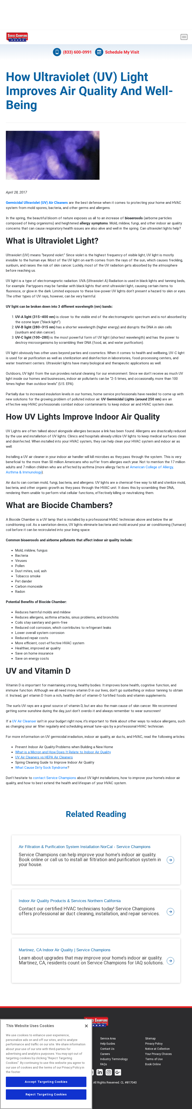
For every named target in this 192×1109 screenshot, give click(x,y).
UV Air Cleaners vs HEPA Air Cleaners (44, 757)
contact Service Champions (54, 778)
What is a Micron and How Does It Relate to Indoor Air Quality (63, 752)
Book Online (153, 1064)
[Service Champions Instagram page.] (109, 1072)
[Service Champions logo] (17, 37)
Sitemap (150, 1038)
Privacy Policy (153, 1043)
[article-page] (170, 860)
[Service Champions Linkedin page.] (99, 1072)
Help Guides (107, 1043)
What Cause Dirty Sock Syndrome (41, 767)
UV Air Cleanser (24, 721)
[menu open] (184, 37)
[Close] (86, 1026)
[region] (46, 1064)
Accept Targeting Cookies (46, 1081)
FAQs (103, 1064)
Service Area (108, 1038)
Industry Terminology (114, 1059)
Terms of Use (153, 1059)
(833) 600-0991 (77, 52)
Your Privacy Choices (158, 1054)
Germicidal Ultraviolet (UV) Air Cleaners (37, 203)
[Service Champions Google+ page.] (118, 1072)
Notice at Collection (157, 1048)
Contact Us (107, 1048)
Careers (105, 1054)
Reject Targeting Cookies (46, 1094)
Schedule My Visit (122, 52)
